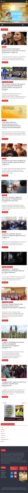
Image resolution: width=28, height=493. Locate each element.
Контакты (3, 470)
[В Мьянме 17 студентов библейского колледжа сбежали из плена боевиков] (14, 252)
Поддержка (3, 472)
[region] (14, 13)
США (2, 427)
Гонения (4, 266)
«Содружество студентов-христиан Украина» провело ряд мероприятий (14, 383)
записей (3, 477)
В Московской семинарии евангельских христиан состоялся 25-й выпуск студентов (14, 50)
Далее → (24, 403)
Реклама (3, 474)
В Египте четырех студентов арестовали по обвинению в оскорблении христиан (12, 199)
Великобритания (4, 439)
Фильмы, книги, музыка (13, 6)
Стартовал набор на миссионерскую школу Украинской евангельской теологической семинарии (11, 124)
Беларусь (3, 433)
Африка (2, 441)
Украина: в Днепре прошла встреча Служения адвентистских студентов (13, 235)
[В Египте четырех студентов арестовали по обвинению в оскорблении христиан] (14, 181)
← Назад (3, 403)
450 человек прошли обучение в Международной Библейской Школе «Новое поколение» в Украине (13, 86)
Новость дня (9, 266)
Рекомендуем (5, 82)
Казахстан (3, 435)
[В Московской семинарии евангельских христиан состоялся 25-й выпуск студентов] (14, 32)
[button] (3, 1)
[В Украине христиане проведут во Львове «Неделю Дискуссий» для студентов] (14, 144)
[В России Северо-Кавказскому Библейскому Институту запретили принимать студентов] (14, 287)
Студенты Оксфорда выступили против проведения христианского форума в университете (13, 344)
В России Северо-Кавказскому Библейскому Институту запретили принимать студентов (13, 305)
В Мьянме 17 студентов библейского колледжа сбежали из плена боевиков (13, 270)
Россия (2, 431)
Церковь (4, 46)
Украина (2, 429)
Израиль (3, 437)
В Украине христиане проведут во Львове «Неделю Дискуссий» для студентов (14, 162)
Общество (4, 195)
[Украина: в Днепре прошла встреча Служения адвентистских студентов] (14, 217)
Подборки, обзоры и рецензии (11, 8)
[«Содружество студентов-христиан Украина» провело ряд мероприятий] (14, 365)
